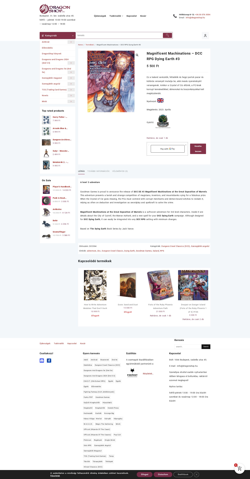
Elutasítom (163, 474)
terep (111, 456)
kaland (156, 251)
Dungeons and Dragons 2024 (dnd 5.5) (55, 61)
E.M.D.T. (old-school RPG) (94, 381)
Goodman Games (144, 251)
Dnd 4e (114, 360)
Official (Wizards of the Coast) (97, 429)
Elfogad (144, 474)
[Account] (205, 35)
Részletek (55, 476)
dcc (99, 251)
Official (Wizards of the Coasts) (97, 435)
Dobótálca (88, 365)
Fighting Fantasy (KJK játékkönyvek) (99, 392)
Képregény (118, 419)
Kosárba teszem (198, 148)
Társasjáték (98, 461)
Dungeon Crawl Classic (112, 251)
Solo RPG (87, 445)
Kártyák (108, 419)
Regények (98, 440)
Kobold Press (113, 408)
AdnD (86, 360)
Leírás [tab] (81, 171)
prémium (87, 440)
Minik (44, 101)
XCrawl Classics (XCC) (93, 467)
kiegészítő (88, 408)
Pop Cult (117, 435)
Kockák (98, 413)
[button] (137, 55)
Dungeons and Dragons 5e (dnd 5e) (56, 70)
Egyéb (110, 381)
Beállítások (183, 474)
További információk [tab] (98, 171)
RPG (162, 251)
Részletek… (148, 373)
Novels (45, 95)
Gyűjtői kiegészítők (92, 403)
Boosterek (105, 360)
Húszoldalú (107, 403)
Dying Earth (129, 251)
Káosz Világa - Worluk (93, 419)
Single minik (110, 440)
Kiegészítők (100, 408)
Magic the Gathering (104, 424)
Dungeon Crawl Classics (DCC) (175, 246)
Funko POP (88, 397)
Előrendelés (47, 48)
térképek (109, 461)
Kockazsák (88, 413)
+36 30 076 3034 (202, 14)
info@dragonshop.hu (195, 18)
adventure (91, 251)
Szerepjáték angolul (51, 84)
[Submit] (167, 35)
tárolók (87, 461)
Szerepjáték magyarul (52, 78)
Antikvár (45, 42)
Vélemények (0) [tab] (120, 171)
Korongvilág (109, 413)
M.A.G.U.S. (88, 424)
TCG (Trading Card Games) (54, 90)
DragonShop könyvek (51, 54)
